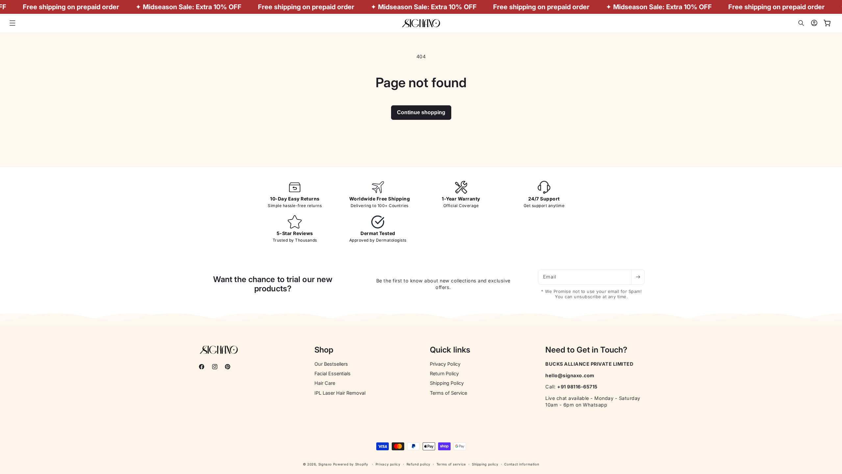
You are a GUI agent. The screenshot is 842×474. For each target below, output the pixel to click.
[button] (12, 23)
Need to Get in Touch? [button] (586, 350)
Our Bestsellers (331, 364)
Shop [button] (323, 350)
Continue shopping (421, 112)
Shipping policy (485, 464)
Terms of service (451, 464)
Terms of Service (448, 393)
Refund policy (419, 464)
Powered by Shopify (350, 464)
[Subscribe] (637, 277)
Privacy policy (388, 464)
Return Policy (444, 373)
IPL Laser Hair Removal (339, 393)
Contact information (521, 464)
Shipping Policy (447, 383)
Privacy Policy (445, 364)
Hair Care (324, 383)
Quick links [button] (450, 350)
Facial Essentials (332, 373)
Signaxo (325, 464)
